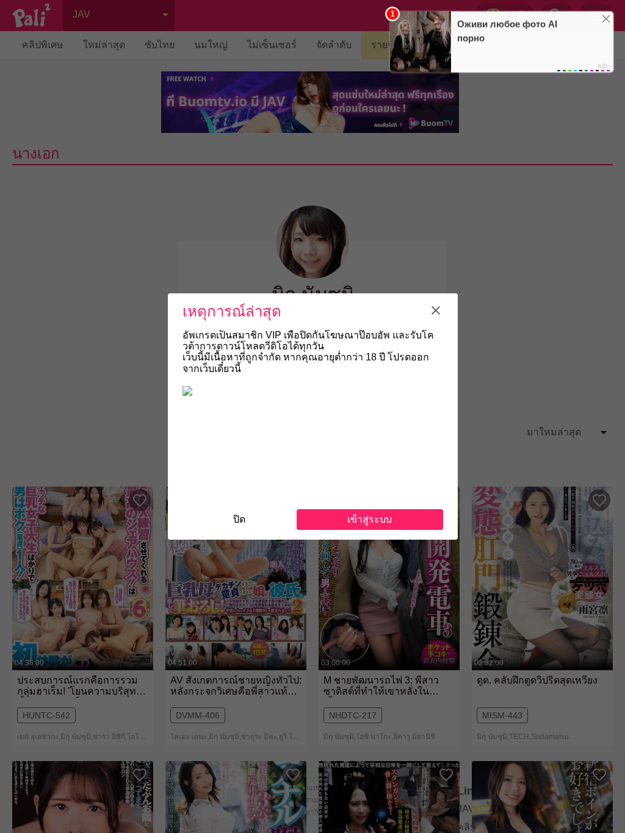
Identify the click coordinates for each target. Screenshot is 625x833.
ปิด (239, 519)
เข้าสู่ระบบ (369, 519)
